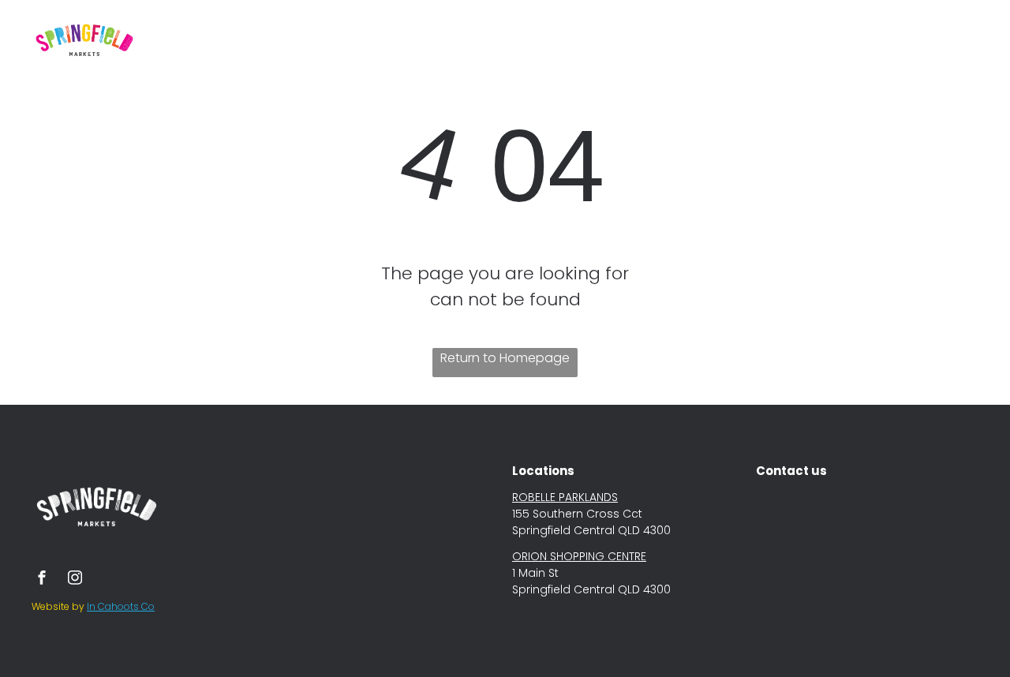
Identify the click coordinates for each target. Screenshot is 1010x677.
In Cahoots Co (121, 606)
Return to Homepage (505, 358)
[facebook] (42, 579)
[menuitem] (349, 33)
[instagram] (75, 579)
